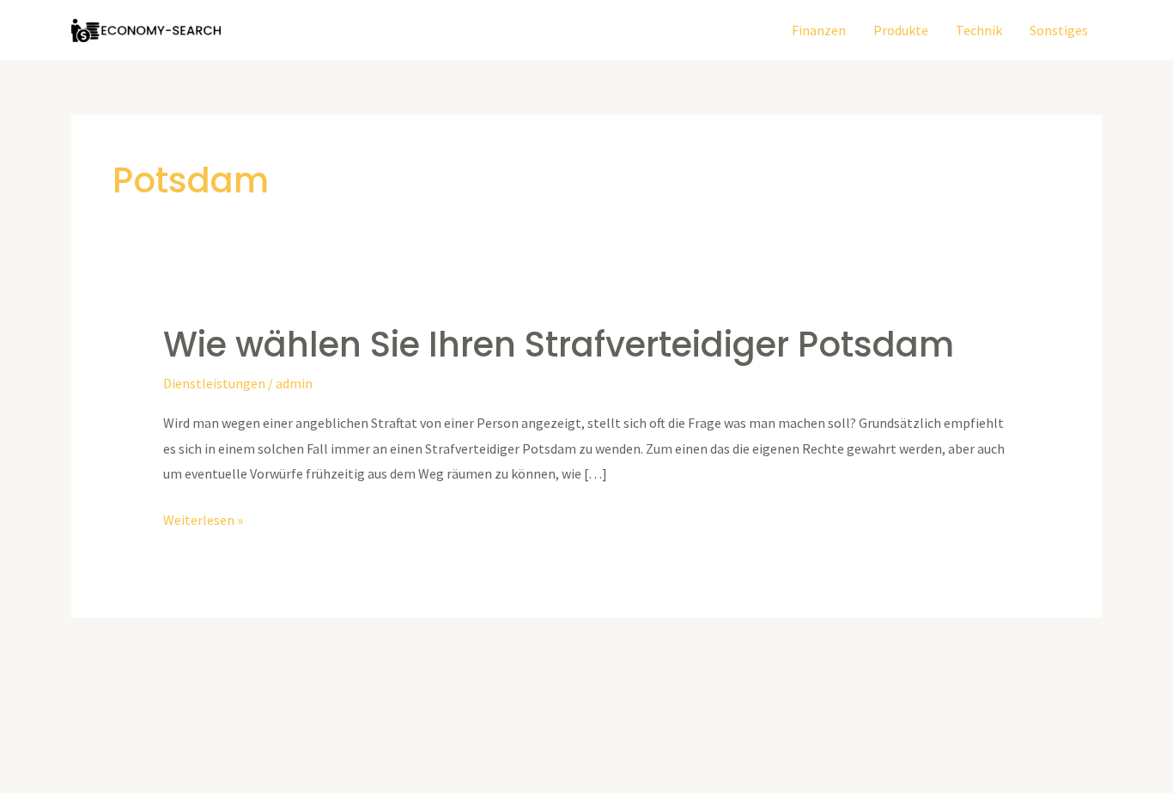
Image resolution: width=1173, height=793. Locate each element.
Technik (979, 30)
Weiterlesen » (203, 518)
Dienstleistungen (214, 383)
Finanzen (819, 30)
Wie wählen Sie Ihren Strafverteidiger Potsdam (558, 344)
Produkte (900, 30)
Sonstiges (1059, 30)
